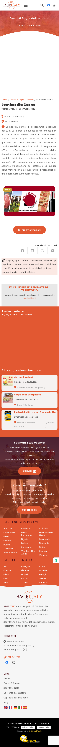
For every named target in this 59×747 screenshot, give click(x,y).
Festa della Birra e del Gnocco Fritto (35, 412)
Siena (6, 582)
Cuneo (42, 566)
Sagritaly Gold (11, 688)
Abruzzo (7, 528)
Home (4, 99)
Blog (5, 702)
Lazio (6, 536)
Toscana (8, 548)
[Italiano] (20, 707)
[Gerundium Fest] (8, 381)
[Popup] (42, 5)
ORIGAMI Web (35, 731)
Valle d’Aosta (10, 552)
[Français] (11, 707)
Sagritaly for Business (15, 697)
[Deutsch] (16, 707)
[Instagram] (54, 5)
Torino (24, 582)
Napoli (24, 574)
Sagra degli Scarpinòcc (27, 394)
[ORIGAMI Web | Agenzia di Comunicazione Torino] (30, 739)
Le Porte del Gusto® (14, 693)
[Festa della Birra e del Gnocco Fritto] (8, 416)
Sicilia (42, 547)
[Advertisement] (29, 67)
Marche (7, 540)
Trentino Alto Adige (28, 552)
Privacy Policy (28, 727)
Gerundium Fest (23, 377)
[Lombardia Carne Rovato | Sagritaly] (29, 201)
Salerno (43, 578)
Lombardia (24, 25)
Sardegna (26, 547)
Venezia (43, 582)
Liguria (24, 539)
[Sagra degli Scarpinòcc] (8, 398)
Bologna (25, 566)
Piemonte (44, 543)
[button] (25, 5)
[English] (6, 707)
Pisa (5, 578)
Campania (9, 532)
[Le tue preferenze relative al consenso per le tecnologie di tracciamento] (56, 560)
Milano (6, 574)
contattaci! (29, 298)
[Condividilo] (23, 250)
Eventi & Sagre (11, 683)
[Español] (25, 707)
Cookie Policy (43, 727)
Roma (24, 578)
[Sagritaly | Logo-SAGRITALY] (11, 5)
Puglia (6, 544)
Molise (24, 543)
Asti (5, 566)
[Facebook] (48, 5)
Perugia (43, 574)
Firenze (7, 570)
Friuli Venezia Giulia (46, 534)
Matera (43, 570)
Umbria (43, 551)
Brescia (37, 25)
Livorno (25, 570)
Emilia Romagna (26, 534)
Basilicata (26, 528)
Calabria (43, 528)
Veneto (43, 555)
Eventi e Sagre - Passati (22, 99)
